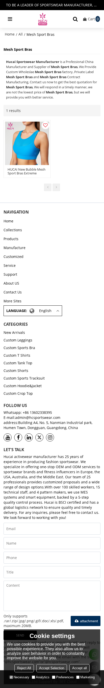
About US (11, 283)
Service (10, 265)
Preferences (65, 677)
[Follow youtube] (8, 437)
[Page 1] (47, 187)
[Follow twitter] (39, 437)
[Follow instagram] (50, 437)
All (20, 34)
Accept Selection (51, 668)
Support (10, 274)
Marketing (87, 677)
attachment (89, 621)
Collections (13, 229)
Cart (93, 19)
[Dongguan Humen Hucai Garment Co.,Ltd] (42, 19)
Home (10, 34)
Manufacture (14, 247)
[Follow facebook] (18, 437)
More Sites (12, 301)
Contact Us (13, 292)
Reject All (24, 668)
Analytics (42, 677)
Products (11, 238)
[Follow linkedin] (29, 437)
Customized (13, 256)
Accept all (79, 668)
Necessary (21, 677)
